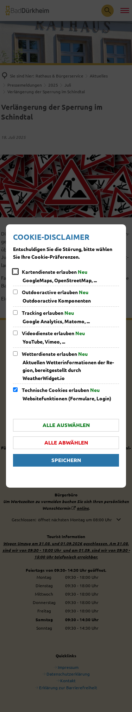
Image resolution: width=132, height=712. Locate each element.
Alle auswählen (66, 424)
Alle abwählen (66, 442)
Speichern (66, 459)
